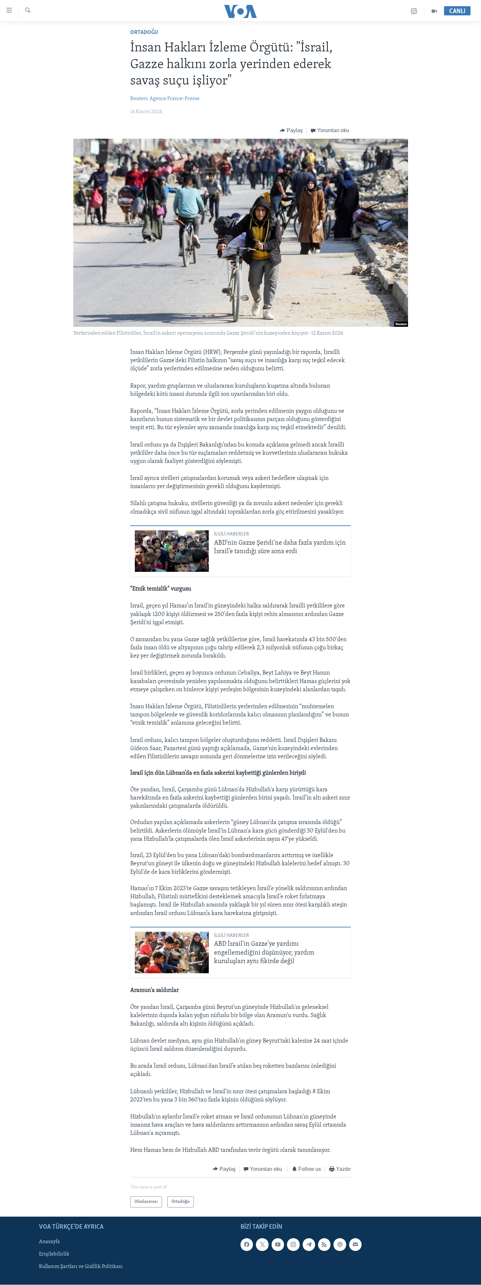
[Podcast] (339, 1245)
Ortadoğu (144, 33)
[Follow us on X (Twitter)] (262, 1245)
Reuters (139, 98)
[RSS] (324, 1245)
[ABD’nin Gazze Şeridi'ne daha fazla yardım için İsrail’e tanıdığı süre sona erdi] (172, 551)
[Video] (434, 11)
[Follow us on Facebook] (246, 1245)
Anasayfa (49, 1242)
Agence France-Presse (175, 98)
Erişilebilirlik (54, 1254)
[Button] (291, 130)
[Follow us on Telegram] (309, 1245)
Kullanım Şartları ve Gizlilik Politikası (81, 1267)
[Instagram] (414, 11)
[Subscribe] (355, 1245)
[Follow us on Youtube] (278, 1245)
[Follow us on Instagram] (293, 1245)
